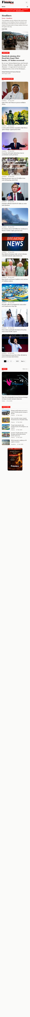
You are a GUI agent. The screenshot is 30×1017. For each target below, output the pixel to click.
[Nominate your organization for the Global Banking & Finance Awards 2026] (15, 459)
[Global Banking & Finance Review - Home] (8, 2)
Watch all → (25, 369)
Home (3, 18)
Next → (23, 361)
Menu (3, 6)
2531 (17, 361)
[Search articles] (26, 2)
